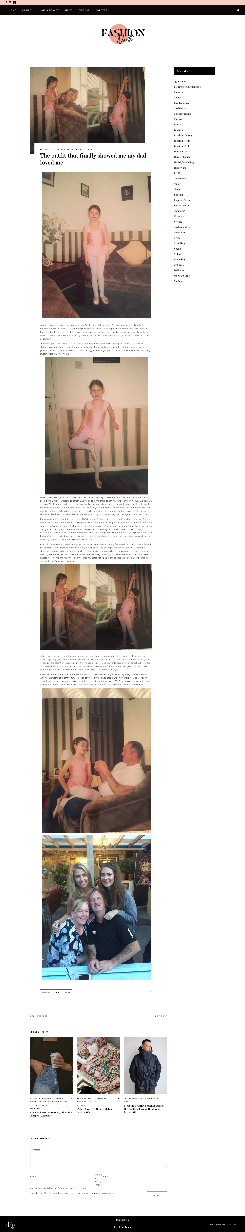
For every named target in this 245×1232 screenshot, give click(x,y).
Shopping (179, 211)
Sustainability (182, 227)
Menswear (180, 178)
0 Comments (77, 149)
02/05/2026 (129, 1102)
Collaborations (182, 113)
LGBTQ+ (179, 173)
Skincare (179, 216)
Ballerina (46, 992)
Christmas (180, 108)
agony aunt (180, 81)
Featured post (61, 1102)
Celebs (33, 1098)
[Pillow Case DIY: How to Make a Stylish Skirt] (98, 1065)
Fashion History (183, 135)
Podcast (178, 194)
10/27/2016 (44, 149)
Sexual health (181, 205)
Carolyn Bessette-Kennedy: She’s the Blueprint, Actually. (51, 1114)
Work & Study (182, 275)
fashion (67, 992)
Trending (43, 1105)
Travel (177, 237)
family (57, 992)
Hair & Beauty (182, 157)
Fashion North (46, 1102)
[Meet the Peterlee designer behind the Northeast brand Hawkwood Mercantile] (145, 1065)
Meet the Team (122, 1227)
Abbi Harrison (62, 149)
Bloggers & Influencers (187, 86)
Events (177, 124)
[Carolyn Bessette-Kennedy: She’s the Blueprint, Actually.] (51, 1065)
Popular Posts (182, 200)
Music (177, 184)
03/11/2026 (81, 1105)
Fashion (51, 1098)
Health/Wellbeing (184, 162)
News (177, 189)
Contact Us (122, 1219)
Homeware (82, 1102)
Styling (33, 1105)
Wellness (179, 270)
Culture (42, 1098)
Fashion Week (181, 146)
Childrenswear (182, 103)
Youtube (178, 281)
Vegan (177, 248)
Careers (178, 92)
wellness (179, 264)
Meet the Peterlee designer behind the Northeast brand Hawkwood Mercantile (144, 1109)
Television (180, 232)
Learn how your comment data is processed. (91, 1193)
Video (177, 254)
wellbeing (179, 259)
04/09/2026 (35, 1108)
